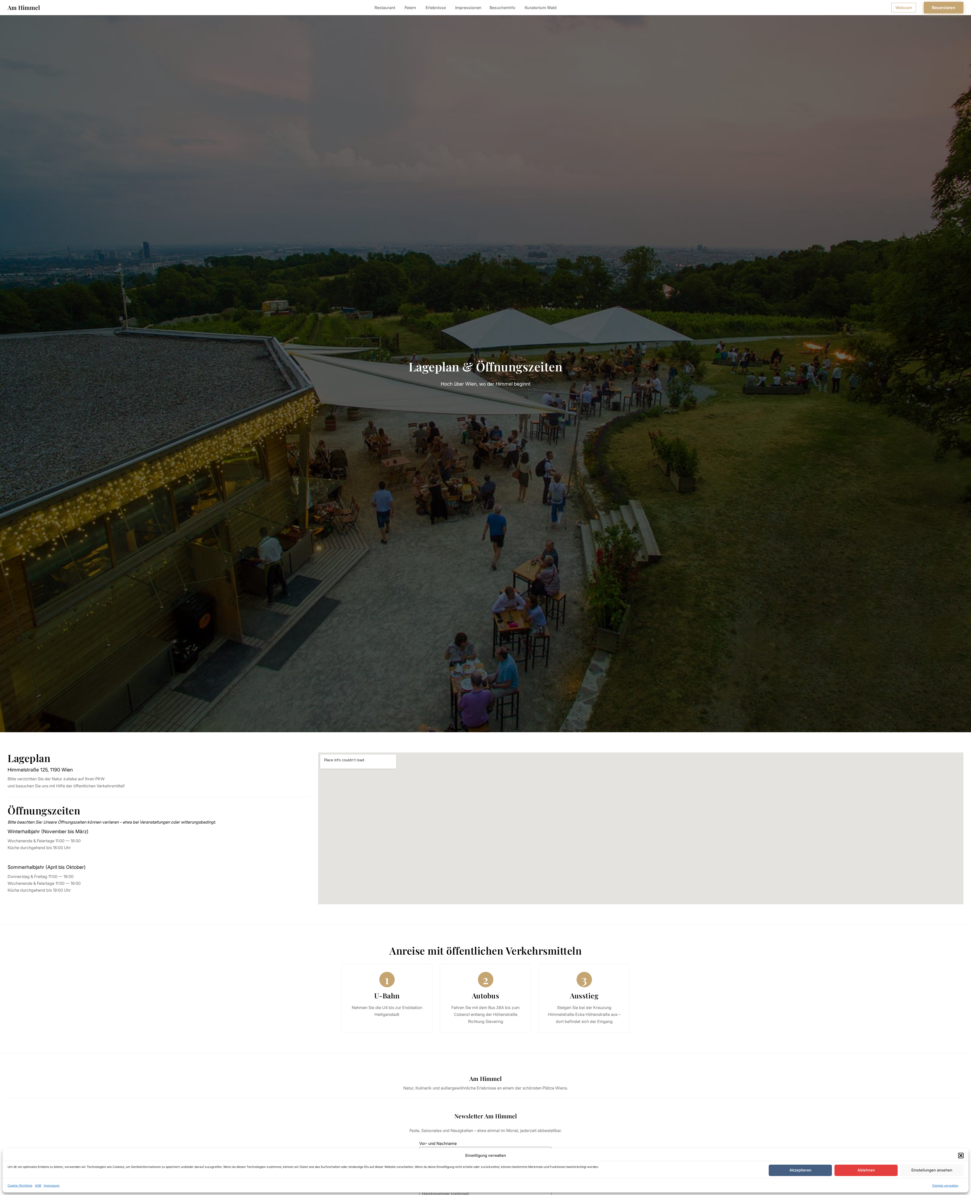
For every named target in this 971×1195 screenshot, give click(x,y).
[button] (960, 1155)
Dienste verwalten (945, 1185)
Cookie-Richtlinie (20, 1185)
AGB (38, 1185)
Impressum (52, 1185)
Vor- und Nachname (438, 1143)
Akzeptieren (800, 1170)
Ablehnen (866, 1170)
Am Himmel (24, 7)
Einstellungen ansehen (931, 1170)
